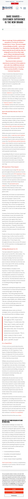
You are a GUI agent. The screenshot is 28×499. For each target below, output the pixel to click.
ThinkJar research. (8, 102)
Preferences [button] (20, 484)
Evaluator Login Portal (10, 1)
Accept (14, 489)
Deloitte (7, 104)
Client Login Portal (19, 1)
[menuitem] (10, 1)
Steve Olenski (18, 67)
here (20, 415)
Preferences (14, 495)
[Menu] (24, 8)
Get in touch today (6, 462)
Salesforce (9, 92)
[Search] (20, 8)
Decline (14, 492)
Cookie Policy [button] (12, 483)
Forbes (7, 69)
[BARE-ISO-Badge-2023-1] (10, 8)
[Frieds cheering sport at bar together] (14, 33)
